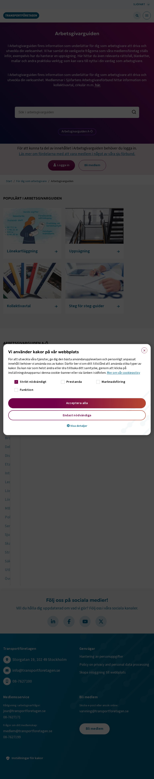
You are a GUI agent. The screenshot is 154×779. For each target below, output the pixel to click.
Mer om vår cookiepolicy (123, 372)
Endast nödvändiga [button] (77, 415)
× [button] (143, 349)
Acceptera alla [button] (77, 403)
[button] (77, 425)
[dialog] (77, 389)
